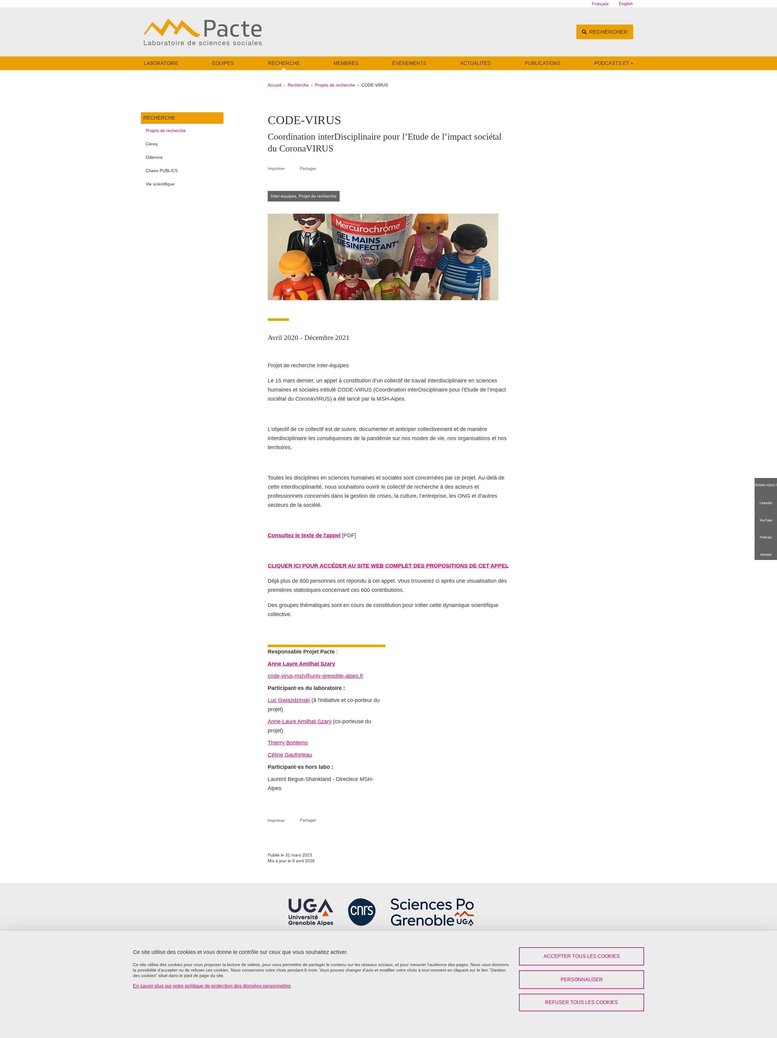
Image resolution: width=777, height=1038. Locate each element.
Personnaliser (582, 979)
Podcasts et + (613, 63)
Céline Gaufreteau (290, 755)
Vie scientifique (160, 183)
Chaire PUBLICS (162, 170)
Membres (346, 63)
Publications (543, 63)
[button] (324, 168)
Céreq (152, 143)
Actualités (475, 63)
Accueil (274, 85)
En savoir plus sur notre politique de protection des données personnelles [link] (212, 986)
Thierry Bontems (288, 743)
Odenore (154, 157)
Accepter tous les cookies (582, 956)
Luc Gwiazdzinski (289, 700)
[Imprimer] (293, 168)
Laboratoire (161, 63)
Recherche (284, 63)
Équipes (223, 63)
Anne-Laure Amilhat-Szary (299, 721)
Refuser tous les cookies (581, 1002)
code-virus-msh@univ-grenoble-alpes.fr (315, 676)
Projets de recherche (335, 85)
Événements (409, 63)
